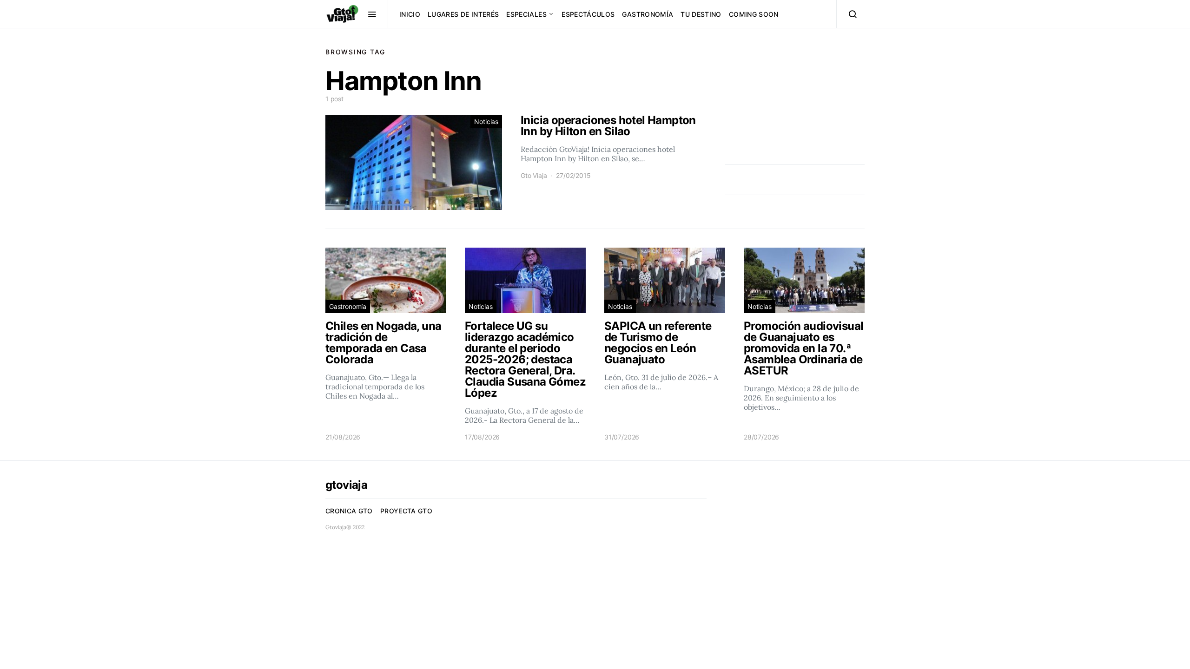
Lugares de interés (463, 14)
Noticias (486, 121)
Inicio (409, 14)
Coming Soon (754, 14)
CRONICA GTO (349, 511)
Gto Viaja (534, 175)
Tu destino (701, 14)
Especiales (526, 14)
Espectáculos (588, 14)
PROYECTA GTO (406, 511)
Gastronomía (647, 14)
